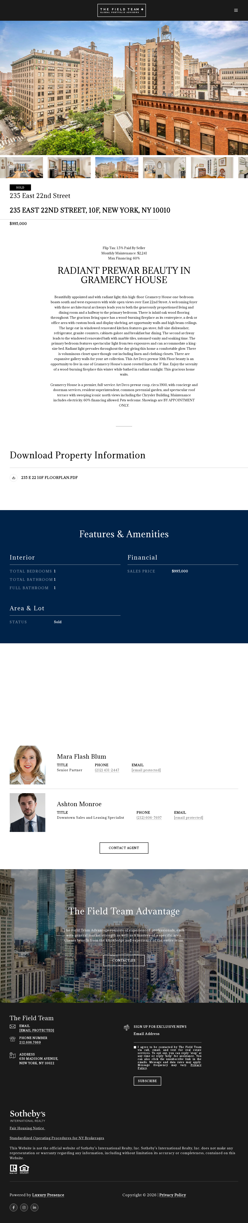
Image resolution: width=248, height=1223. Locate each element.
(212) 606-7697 (149, 817)
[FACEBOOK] (13, 1207)
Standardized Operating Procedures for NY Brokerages (57, 1138)
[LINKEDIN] (34, 1207)
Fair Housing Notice (27, 1128)
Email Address (147, 1034)
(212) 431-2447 (107, 770)
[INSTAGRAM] (24, 1207)
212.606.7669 (30, 1042)
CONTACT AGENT (124, 848)
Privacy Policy (172, 1195)
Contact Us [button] (124, 960)
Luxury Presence (48, 1195)
